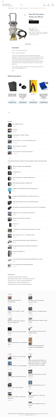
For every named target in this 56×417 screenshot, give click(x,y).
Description (28, 44)
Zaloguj (48, 5)
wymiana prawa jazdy (33, 34)
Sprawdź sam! (33, 21)
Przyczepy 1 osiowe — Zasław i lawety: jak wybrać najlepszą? (20, 280)
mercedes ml (45, 32)
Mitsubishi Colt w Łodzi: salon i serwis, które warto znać (18, 282)
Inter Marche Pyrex (6, 4)
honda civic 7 (39, 32)
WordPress (34, 414)
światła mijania (43, 33)
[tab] (28, 44)
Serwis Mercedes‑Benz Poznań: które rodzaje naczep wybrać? (20, 284)
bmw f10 (33, 32)
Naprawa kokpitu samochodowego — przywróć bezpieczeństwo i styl (21, 278)
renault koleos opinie (34, 33)
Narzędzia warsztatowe (34, 30)
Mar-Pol (36, 29)
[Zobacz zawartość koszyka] (52, 4)
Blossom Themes (22, 414)
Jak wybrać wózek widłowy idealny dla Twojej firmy (18, 277)
